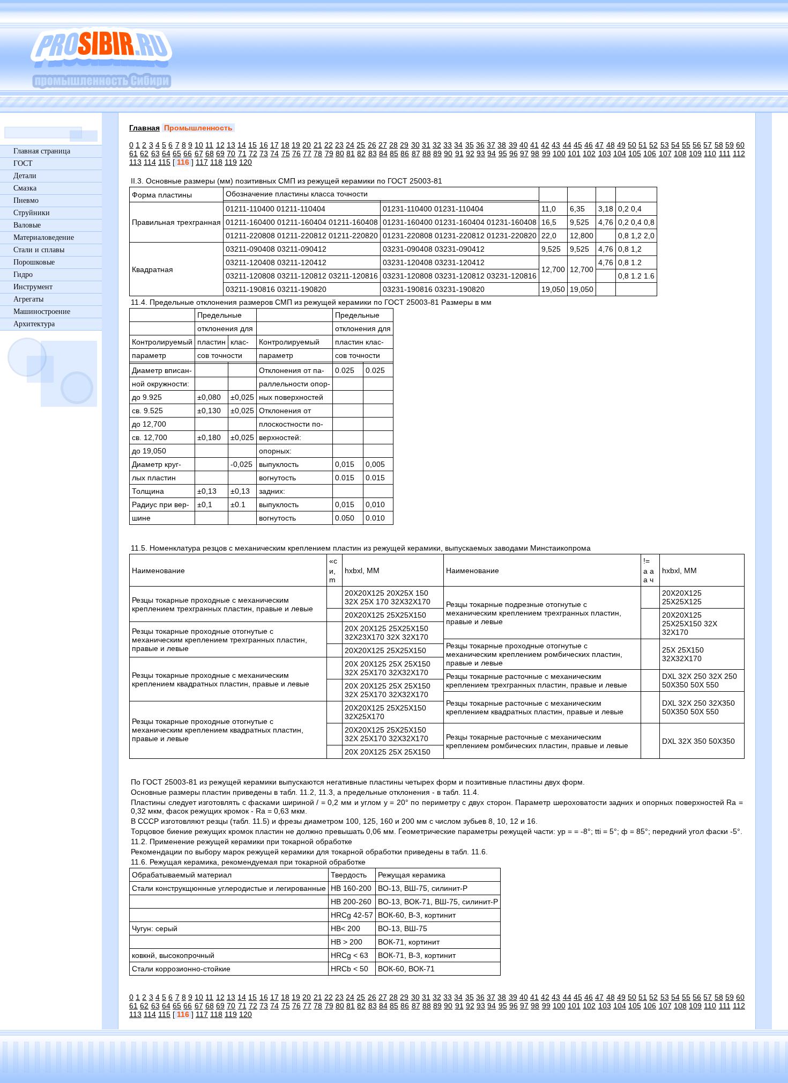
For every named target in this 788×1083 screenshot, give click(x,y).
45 (578, 145)
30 (415, 145)
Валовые (27, 225)
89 (437, 153)
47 (599, 145)
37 (491, 145)
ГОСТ (23, 163)
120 (245, 162)
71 (242, 153)
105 (634, 153)
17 (274, 145)
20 (306, 145)
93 (481, 153)
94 (491, 153)
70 (231, 153)
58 (719, 145)
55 (686, 145)
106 (649, 153)
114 (150, 162)
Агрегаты (28, 299)
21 (318, 145)
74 (274, 153)
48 (610, 145)
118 (216, 162)
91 (459, 153)
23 (339, 145)
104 (619, 153)
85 (394, 153)
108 (680, 153)
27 (382, 145)
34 (458, 145)
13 (231, 145)
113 (135, 162)
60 (740, 145)
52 (653, 145)
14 (241, 145)
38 (501, 145)
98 (535, 153)
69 (220, 153)
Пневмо (26, 200)
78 (318, 153)
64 (166, 153)
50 (632, 145)
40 (523, 145)
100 (559, 153)
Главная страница (41, 151)
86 (404, 153)
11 (209, 145)
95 (503, 153)
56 (697, 145)
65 (177, 153)
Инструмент (33, 287)
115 (164, 162)
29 (404, 145)
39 (513, 145)
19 (296, 145)
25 (360, 145)
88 (426, 153)
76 (296, 153)
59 (729, 145)
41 (534, 145)
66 (187, 153)
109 (695, 153)
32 (437, 145)
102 (589, 153)
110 (710, 153)
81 (350, 153)
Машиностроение (41, 312)
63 (155, 153)
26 (372, 145)
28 (393, 145)
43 (556, 145)
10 (199, 145)
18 (285, 145)
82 (361, 153)
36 (480, 145)
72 (253, 153)
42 (545, 145)
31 (426, 145)
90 (448, 153)
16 (263, 145)
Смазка (24, 188)
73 (263, 153)
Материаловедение (43, 237)
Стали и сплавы (38, 250)
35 (469, 145)
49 (621, 145)
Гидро (23, 274)
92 (470, 153)
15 (252, 145)
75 (285, 153)
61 (133, 153)
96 (513, 153)
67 (199, 153)
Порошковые (34, 262)
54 (675, 145)
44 (567, 145)
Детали (24, 176)
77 (307, 153)
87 (416, 153)
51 (642, 145)
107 (665, 153)
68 (209, 153)
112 (739, 153)
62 (144, 153)
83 (372, 153)
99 (546, 153)
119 (231, 162)
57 (707, 145)
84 (383, 153)
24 (350, 145)
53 (664, 145)
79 (329, 153)
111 (725, 153)
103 (604, 153)
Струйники (31, 213)
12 (220, 145)
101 (574, 153)
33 (447, 145)
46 (588, 145)
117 (202, 162)
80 (340, 153)
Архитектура (34, 324)
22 (328, 145)
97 (524, 153)
